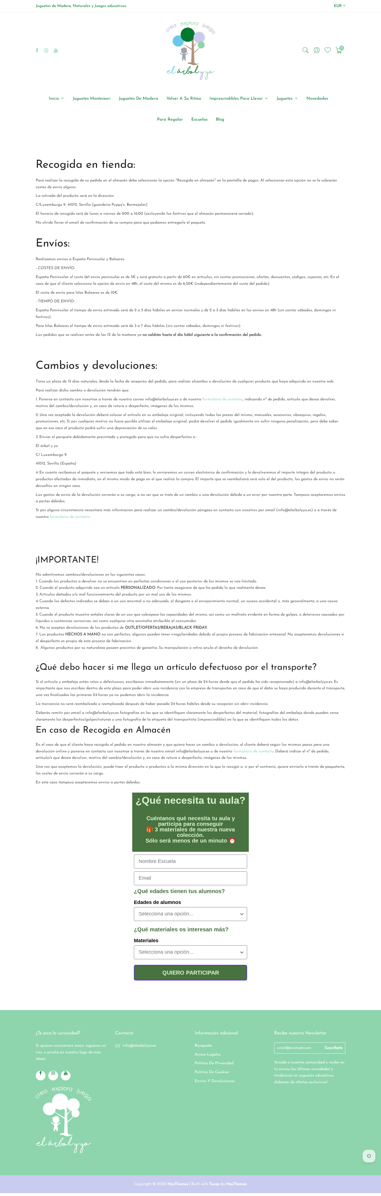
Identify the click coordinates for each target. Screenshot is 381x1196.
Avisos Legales (208, 1055)
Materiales (146, 940)
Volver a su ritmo (184, 99)
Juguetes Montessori (91, 99)
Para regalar (170, 120)
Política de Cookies (212, 1072)
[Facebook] (37, 50)
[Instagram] (46, 50)
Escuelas (199, 120)
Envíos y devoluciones (215, 1081)
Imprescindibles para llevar (236, 99)
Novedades (317, 99)
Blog (220, 120)
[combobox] (189, 914)
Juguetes (285, 99)
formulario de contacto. (70, 517)
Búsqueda (203, 1046)
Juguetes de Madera (138, 99)
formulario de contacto (222, 399)
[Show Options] (242, 914)
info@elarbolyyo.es (139, 1046)
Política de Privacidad (214, 1063)
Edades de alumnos (157, 902)
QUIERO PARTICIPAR (190, 973)
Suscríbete (334, 1048)
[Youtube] (56, 50)
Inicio (54, 99)
